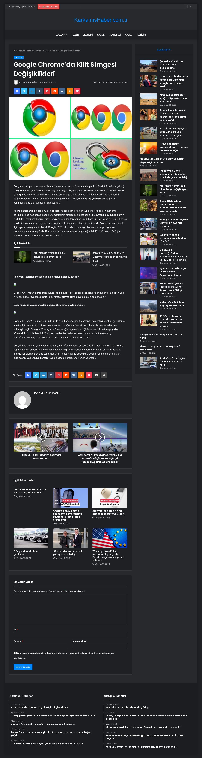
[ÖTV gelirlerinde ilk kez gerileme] (31, 538)
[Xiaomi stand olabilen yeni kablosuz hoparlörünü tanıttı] (109, 498)
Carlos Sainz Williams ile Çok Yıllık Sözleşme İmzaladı (30, 491)
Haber (75, 34)
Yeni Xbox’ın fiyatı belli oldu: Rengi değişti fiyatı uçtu (173, 189)
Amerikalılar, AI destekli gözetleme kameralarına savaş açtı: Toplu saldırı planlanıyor (67, 515)
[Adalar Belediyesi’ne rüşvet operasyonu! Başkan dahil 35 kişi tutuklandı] (148, 288)
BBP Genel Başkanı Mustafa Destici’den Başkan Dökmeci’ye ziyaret (171, 321)
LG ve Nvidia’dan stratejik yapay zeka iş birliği (68, 553)
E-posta (18, 641)
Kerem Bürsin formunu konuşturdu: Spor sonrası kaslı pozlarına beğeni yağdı (173, 115)
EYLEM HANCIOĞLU (28, 82)
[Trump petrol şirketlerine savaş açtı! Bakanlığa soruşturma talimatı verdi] (148, 81)
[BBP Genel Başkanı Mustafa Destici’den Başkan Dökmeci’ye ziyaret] (148, 320)
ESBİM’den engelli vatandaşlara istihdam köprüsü (173, 238)
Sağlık (101, 34)
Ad (16, 629)
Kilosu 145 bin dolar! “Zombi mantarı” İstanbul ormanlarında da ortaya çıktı (173, 206)
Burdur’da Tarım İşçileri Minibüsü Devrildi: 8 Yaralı (173, 361)
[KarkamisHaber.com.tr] (101, 20)
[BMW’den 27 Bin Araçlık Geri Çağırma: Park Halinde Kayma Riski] (81, 257)
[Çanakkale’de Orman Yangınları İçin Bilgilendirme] (148, 66)
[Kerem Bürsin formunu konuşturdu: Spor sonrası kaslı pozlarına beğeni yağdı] (148, 114)
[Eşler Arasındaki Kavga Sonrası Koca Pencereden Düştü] (148, 273)
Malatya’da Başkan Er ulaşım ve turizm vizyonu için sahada (162, 160)
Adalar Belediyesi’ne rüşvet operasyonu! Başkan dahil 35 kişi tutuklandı (171, 288)
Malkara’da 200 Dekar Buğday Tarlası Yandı (172, 303)
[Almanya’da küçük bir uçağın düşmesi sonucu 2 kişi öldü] (148, 99)
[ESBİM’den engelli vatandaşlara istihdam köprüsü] (148, 239)
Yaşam (128, 34)
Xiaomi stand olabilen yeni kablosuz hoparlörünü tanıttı (109, 512)
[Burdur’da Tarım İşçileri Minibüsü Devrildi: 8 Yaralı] (148, 362)
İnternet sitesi (80, 641)
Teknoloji (115, 34)
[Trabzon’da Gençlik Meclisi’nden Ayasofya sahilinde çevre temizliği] (148, 175)
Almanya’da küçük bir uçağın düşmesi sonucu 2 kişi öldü (88, 6)
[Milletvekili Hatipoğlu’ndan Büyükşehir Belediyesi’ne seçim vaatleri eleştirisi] (148, 254)
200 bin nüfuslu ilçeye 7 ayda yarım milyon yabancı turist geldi (173, 132)
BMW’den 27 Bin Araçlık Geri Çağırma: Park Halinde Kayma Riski (109, 257)
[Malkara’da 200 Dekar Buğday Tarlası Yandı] (148, 306)
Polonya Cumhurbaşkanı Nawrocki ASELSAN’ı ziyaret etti (174, 223)
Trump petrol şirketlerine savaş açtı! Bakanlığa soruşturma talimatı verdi (174, 81)
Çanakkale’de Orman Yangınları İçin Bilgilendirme (172, 64)
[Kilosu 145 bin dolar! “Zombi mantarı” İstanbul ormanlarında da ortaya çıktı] (148, 205)
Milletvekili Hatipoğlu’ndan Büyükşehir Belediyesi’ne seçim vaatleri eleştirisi (174, 254)
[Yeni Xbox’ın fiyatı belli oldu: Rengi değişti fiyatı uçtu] (22, 257)
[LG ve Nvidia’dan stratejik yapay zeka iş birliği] (70, 538)
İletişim (141, 34)
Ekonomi (88, 34)
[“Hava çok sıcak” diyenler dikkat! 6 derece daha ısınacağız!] (148, 148)
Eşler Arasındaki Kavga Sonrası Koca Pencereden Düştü (173, 272)
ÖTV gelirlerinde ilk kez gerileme (27, 553)
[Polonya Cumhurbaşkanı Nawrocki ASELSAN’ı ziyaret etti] (148, 224)
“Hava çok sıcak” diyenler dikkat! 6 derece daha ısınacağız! (174, 147)
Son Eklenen (164, 49)
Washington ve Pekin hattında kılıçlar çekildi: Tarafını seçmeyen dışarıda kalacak (108, 556)
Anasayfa (61, 34)
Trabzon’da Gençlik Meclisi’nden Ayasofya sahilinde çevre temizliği (173, 174)
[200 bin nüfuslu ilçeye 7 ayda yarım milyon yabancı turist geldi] (148, 133)
